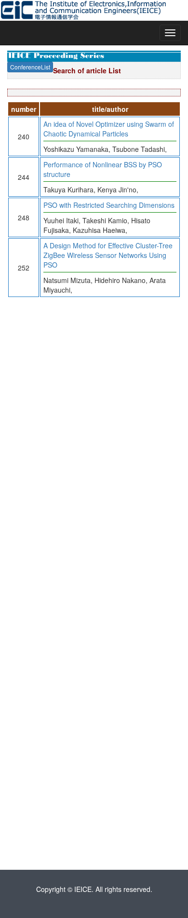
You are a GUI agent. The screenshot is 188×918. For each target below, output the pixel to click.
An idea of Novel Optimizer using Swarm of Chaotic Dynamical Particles (108, 128)
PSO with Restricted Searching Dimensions (109, 205)
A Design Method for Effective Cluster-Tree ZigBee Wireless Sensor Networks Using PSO (108, 255)
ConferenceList (30, 67)
